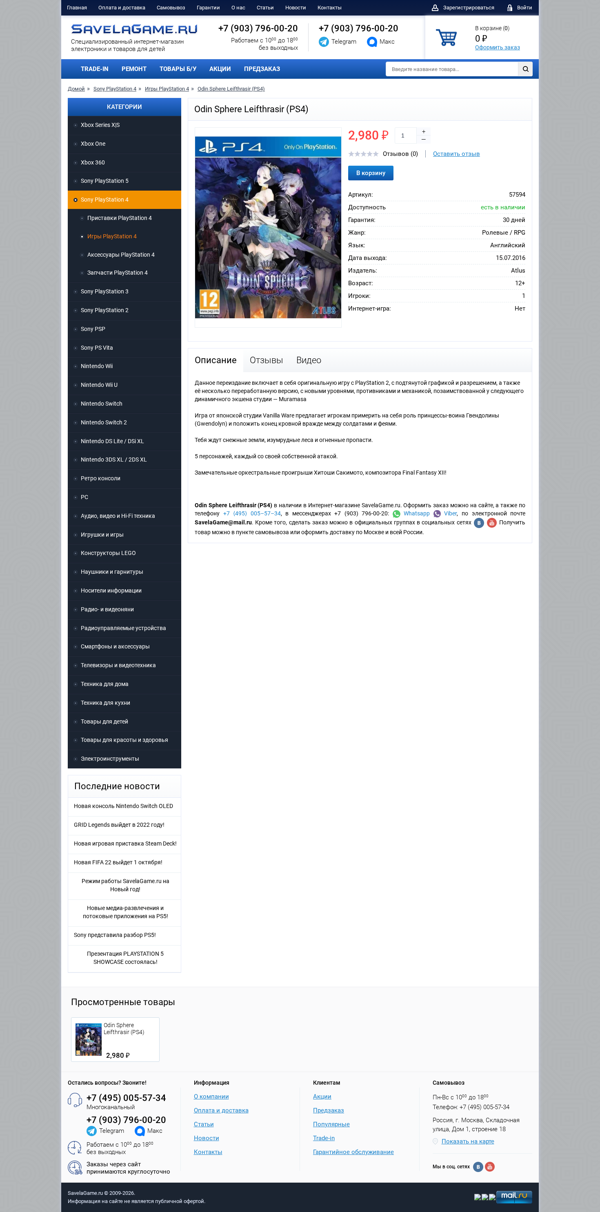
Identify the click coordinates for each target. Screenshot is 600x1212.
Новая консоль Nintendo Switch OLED (123, 806)
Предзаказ (328, 1110)
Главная (77, 7)
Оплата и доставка (121, 7)
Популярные (331, 1124)
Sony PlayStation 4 (114, 89)
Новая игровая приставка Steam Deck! (125, 843)
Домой (76, 89)
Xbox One (93, 143)
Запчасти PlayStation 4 (117, 272)
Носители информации (111, 590)
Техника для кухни (105, 702)
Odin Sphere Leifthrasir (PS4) (231, 89)
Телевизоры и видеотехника (118, 665)
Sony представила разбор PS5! (115, 935)
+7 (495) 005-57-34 (126, 1098)
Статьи (265, 7)
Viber (449, 513)
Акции (322, 1096)
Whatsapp (415, 513)
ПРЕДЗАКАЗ (262, 69)
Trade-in (324, 1138)
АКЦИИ (220, 69)
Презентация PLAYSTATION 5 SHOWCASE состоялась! (125, 957)
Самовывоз (171, 7)
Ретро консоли (100, 478)
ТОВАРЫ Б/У (178, 69)
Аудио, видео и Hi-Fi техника (118, 516)
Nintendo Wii (97, 366)
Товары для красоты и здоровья (124, 740)
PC (84, 497)
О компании (211, 1096)
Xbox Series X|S (100, 125)
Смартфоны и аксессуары (115, 646)
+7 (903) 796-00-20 (258, 28)
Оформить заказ (497, 47)
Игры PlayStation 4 (167, 89)
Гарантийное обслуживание (353, 1152)
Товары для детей (104, 721)
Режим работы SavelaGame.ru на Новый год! (125, 885)
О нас (238, 7)
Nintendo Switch (101, 403)
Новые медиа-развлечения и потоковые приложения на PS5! (125, 912)
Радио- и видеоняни (107, 609)
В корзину (370, 173)
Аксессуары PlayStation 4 (121, 254)
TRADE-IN (95, 69)
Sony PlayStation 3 (105, 291)
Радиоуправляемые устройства (123, 628)
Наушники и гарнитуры (112, 571)
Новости (295, 7)
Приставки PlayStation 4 (119, 218)
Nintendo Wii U (99, 385)
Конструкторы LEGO (108, 553)
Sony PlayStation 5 (105, 181)
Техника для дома (105, 684)
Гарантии (208, 7)
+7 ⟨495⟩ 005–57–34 (252, 513)
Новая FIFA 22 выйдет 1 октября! (118, 862)
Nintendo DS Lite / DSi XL (112, 441)
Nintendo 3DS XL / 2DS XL (114, 459)
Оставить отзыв (456, 154)
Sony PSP (93, 329)
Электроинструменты (110, 758)
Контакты (330, 7)
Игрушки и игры (102, 534)
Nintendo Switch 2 (104, 422)
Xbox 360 (93, 162)
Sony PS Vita (97, 347)
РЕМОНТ (134, 69)
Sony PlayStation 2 (105, 310)
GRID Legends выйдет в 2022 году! (119, 824)
